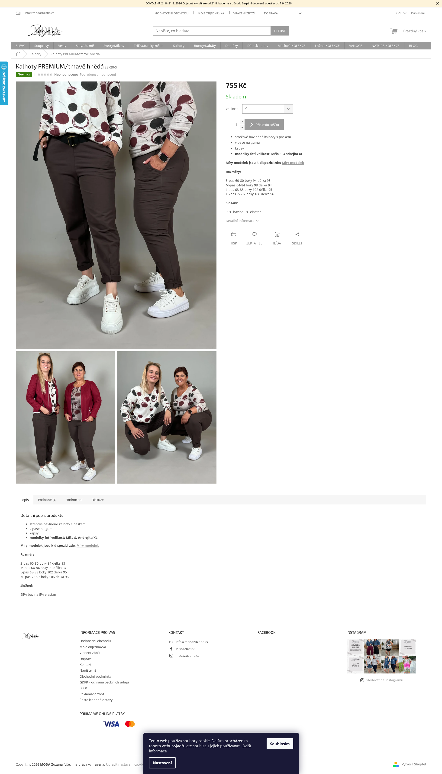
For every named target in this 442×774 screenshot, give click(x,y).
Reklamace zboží (92, 694)
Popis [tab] (24, 500)
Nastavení (162, 762)
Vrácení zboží (244, 13)
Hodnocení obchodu (171, 13)
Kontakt (85, 664)
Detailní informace (240, 220)
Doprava (271, 13)
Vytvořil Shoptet (414, 764)
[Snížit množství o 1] (242, 127)
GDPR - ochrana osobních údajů (104, 682)
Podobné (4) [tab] (47, 500)
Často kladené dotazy (96, 700)
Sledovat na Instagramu (384, 680)
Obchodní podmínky (95, 676)
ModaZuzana (185, 649)
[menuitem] (20, 45)
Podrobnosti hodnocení (98, 74)
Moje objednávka (211, 13)
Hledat (280, 31)
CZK (399, 13)
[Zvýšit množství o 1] (242, 122)
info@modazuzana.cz (192, 642)
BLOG (84, 688)
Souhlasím (280, 743)
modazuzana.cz (187, 655)
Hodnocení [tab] (74, 500)
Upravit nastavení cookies (126, 764)
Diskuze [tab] (98, 500)
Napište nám (90, 670)
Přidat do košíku (267, 125)
